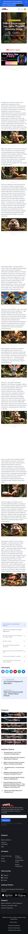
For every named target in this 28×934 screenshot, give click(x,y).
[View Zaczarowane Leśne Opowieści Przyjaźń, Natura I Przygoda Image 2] (14, 173)
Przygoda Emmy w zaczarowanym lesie (14, 768)
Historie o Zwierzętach (15, 20)
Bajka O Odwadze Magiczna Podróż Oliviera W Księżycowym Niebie (14, 763)
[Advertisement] (14, 86)
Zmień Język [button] (15, 50)
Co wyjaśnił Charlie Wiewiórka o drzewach (11, 645)
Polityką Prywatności (18, 857)
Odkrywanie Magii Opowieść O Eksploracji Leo (13, 791)
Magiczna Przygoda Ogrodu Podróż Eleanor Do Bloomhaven (14, 778)
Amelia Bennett (16, 33)
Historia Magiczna (14, 720)
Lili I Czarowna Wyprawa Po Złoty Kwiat (13, 682)
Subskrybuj (5, 820)
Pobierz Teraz (20, 5)
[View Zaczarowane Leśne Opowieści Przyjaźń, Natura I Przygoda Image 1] (14, 137)
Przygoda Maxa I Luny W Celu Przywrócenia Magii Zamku (12, 753)
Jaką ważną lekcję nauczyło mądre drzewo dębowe (12, 661)
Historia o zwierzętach (14, 726)
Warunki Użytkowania (18, 865)
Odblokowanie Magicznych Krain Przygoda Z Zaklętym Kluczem (13, 773)
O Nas (2, 858)
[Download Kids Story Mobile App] (14, 59)
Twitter (5, 880)
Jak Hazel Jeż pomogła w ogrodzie (12, 656)
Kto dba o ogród (7, 641)
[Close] (26, 2)
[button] (22, 9)
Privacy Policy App (6, 856)
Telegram (5, 875)
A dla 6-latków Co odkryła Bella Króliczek (11, 624)
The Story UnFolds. (11, 917)
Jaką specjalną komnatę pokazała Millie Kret (13, 651)
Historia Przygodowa (14, 737)
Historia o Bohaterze (14, 742)
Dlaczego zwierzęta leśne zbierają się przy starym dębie (12, 636)
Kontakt (3, 861)
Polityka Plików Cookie (19, 861)
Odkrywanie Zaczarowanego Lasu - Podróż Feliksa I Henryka (13, 694)
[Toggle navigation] (19, 9)
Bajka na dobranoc (14, 715)
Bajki (14, 731)
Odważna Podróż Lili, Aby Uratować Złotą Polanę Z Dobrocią (14, 758)
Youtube (5, 877)
